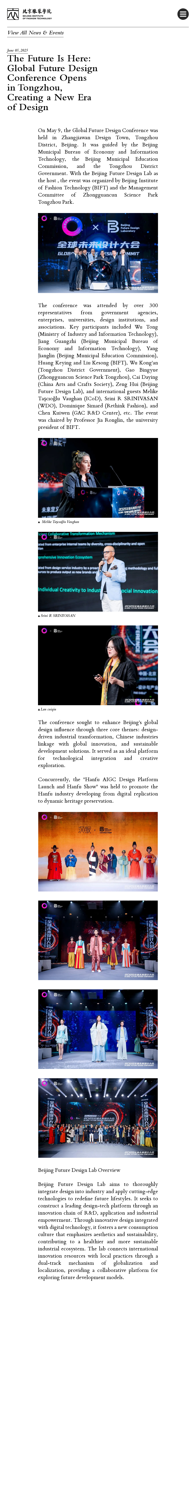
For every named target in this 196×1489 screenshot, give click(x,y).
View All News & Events (35, 33)
